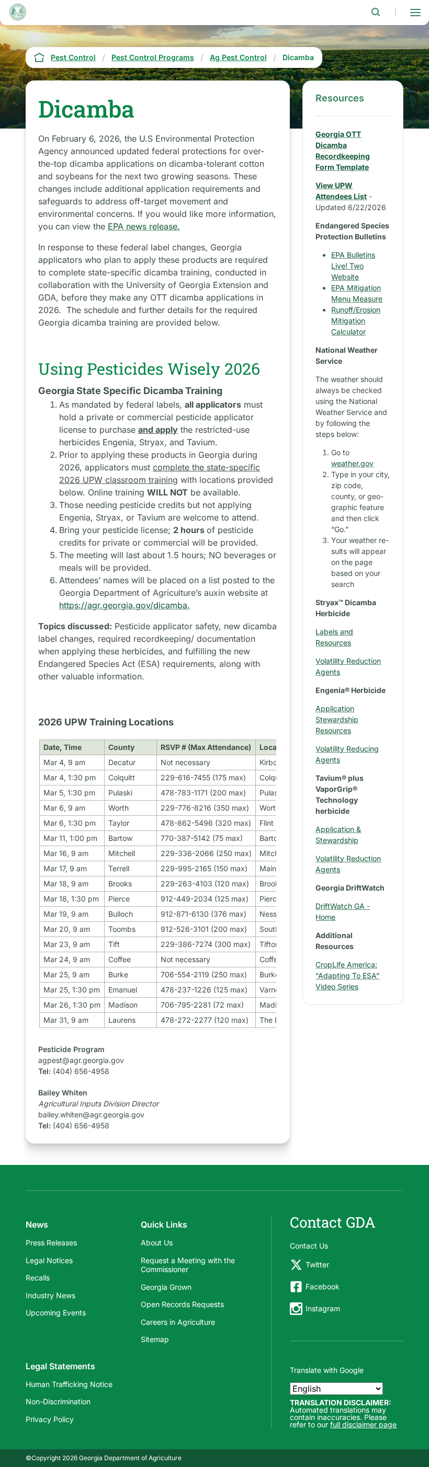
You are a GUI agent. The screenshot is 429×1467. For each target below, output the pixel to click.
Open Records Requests (182, 1304)
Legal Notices (49, 1260)
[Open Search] (375, 12)
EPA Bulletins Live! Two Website (353, 265)
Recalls (38, 1277)
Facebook (323, 1286)
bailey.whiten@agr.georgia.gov (91, 1114)
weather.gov (352, 463)
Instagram (323, 1308)
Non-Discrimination (58, 1401)
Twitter (317, 1264)
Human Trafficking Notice (69, 1384)
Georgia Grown (166, 1287)
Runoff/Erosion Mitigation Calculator (355, 320)
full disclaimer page (363, 1424)
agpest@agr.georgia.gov (81, 1060)
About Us (157, 1242)
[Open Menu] (415, 12)
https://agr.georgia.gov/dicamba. (124, 605)
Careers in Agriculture (178, 1322)
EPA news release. (144, 226)
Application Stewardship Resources (336, 719)
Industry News (50, 1295)
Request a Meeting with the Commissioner (188, 1265)
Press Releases (51, 1242)
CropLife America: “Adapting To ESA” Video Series (347, 975)
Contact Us (309, 1245)
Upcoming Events (56, 1312)
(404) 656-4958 (81, 1071)
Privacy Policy (50, 1419)
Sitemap (155, 1339)
